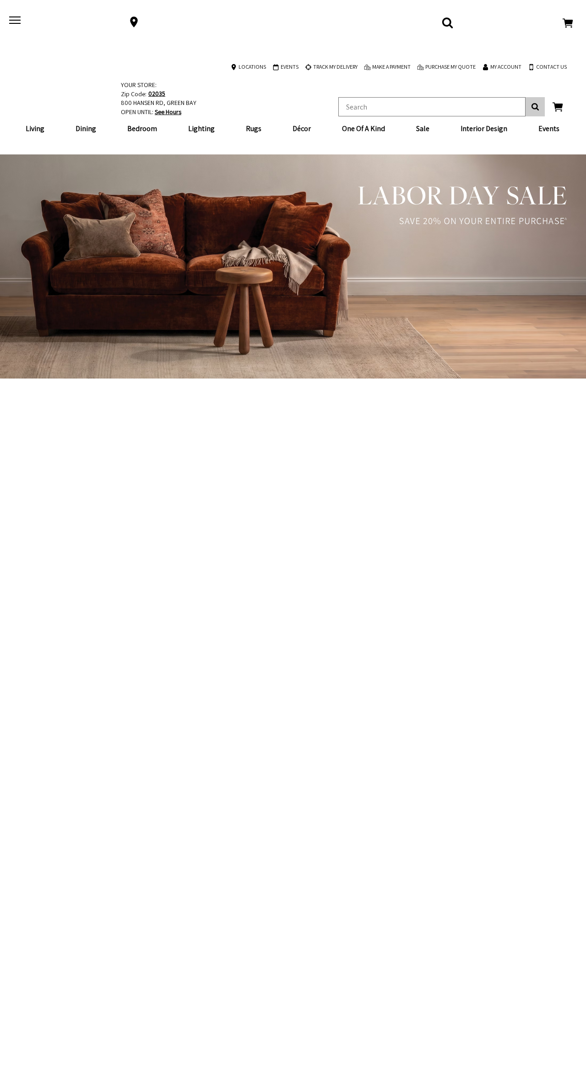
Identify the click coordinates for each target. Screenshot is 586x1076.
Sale (422, 128)
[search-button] (535, 106)
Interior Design (484, 128)
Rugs (253, 128)
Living (35, 128)
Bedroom (142, 128)
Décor (302, 128)
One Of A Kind (363, 128)
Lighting (201, 128)
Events (548, 128)
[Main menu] (16, 22)
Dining (86, 128)
